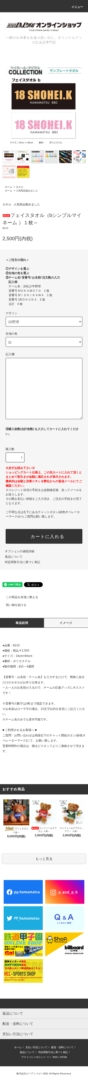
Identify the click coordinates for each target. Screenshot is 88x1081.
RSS (55, 1057)
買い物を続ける (16, 605)
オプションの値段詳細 (19, 551)
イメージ (66, 623)
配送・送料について (62, 1047)
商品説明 (22, 623)
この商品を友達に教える (22, 597)
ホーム (8, 187)
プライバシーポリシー (33, 1057)
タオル (19, 187)
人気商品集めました (27, 190)
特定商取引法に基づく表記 (22, 562)
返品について (13, 556)
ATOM (63, 1057)
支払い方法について (36, 1047)
